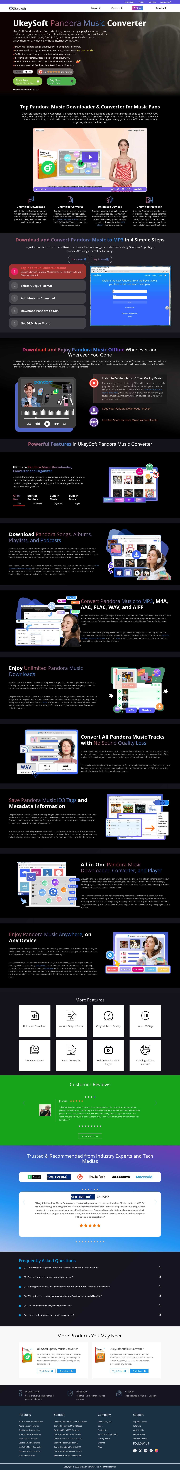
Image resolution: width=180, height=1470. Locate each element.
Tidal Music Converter (28, 1438)
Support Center (140, 1421)
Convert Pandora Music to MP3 (67, 1447)
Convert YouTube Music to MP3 (68, 1438)
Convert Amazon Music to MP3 (67, 1434)
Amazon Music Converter (30, 1434)
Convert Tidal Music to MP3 (66, 1442)
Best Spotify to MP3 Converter (67, 1430)
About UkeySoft (104, 1421)
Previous (24, 1102)
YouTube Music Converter (30, 1447)
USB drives (49, 968)
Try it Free (77, 259)
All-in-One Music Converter (31, 1421)
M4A (103, 638)
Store (100, 1426)
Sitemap (101, 1442)
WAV (118, 638)
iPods (44, 702)
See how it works (85, 50)
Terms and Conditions (107, 1434)
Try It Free (44, 1371)
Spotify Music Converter (29, 1430)
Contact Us (102, 1430)
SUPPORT (152, 2)
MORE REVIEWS (88, 1136)
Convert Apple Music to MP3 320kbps (70, 1421)
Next (156, 1102)
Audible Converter (27, 1455)
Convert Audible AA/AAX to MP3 (68, 1451)
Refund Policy (139, 1434)
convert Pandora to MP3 (67, 219)
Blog (100, 1447)
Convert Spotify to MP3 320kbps (68, 1426)
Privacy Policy (104, 1438)
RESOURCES (129, 2)
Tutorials (137, 1426)
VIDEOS (141, 2)
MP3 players (41, 965)
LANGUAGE (164, 2)
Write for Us (138, 1430)
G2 (93, 1196)
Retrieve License (140, 1438)
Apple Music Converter (29, 1426)
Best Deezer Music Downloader (68, 1455)
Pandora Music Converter (30, 1451)
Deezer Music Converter (29, 1442)
